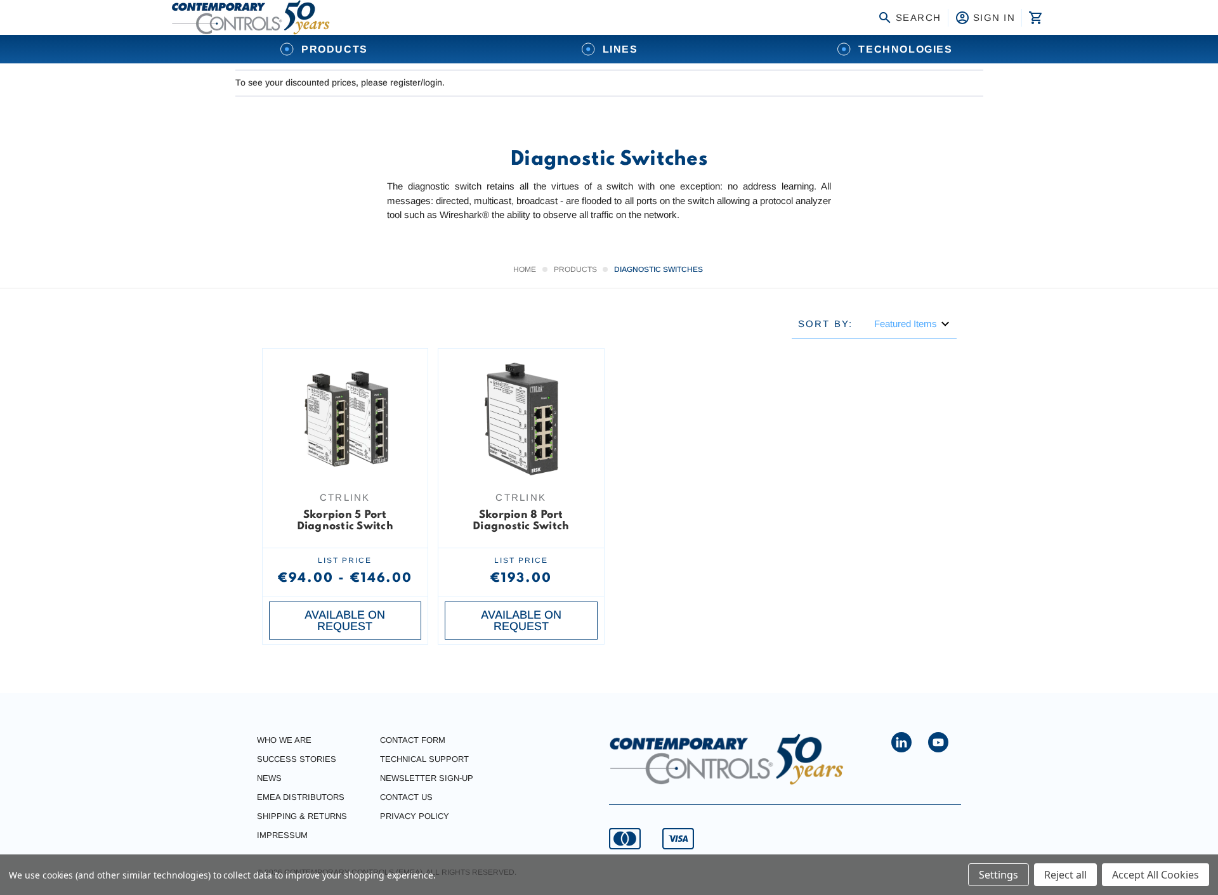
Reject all (1065, 875)
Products (334, 49)
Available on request (344, 620)
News (269, 778)
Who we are (284, 740)
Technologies (905, 49)
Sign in (994, 17)
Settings (998, 875)
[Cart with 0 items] (1034, 18)
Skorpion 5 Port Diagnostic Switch (345, 521)
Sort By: (825, 323)
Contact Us (406, 797)
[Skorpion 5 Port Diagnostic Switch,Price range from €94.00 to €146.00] (345, 419)
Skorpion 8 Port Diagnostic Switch (521, 521)
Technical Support (424, 759)
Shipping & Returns (302, 816)
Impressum (282, 835)
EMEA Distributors (300, 797)
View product (345, 459)
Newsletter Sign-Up (426, 778)
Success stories (296, 759)
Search (918, 17)
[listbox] (912, 323)
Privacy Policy (414, 816)
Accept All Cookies (1155, 875)
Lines (620, 49)
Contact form (412, 740)
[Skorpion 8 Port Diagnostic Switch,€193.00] (521, 419)
